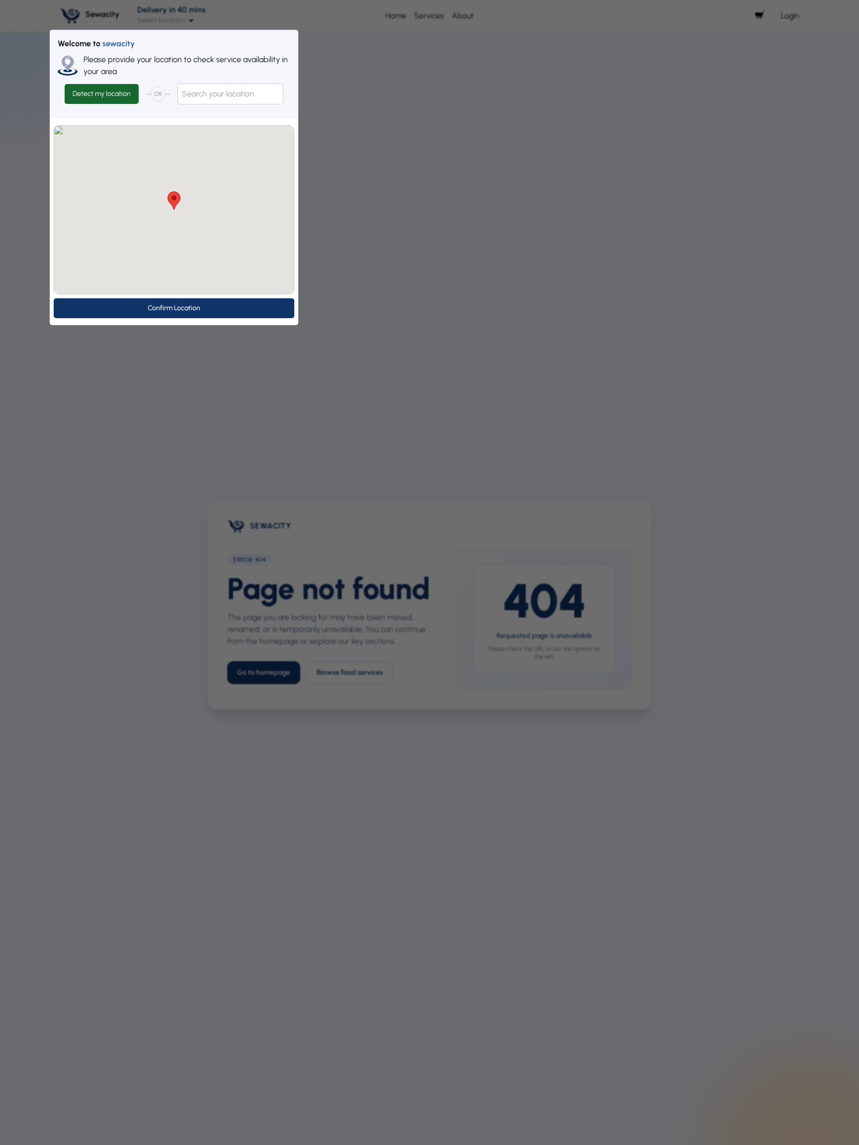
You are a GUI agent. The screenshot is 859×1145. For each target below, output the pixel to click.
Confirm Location (174, 308)
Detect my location (102, 93)
